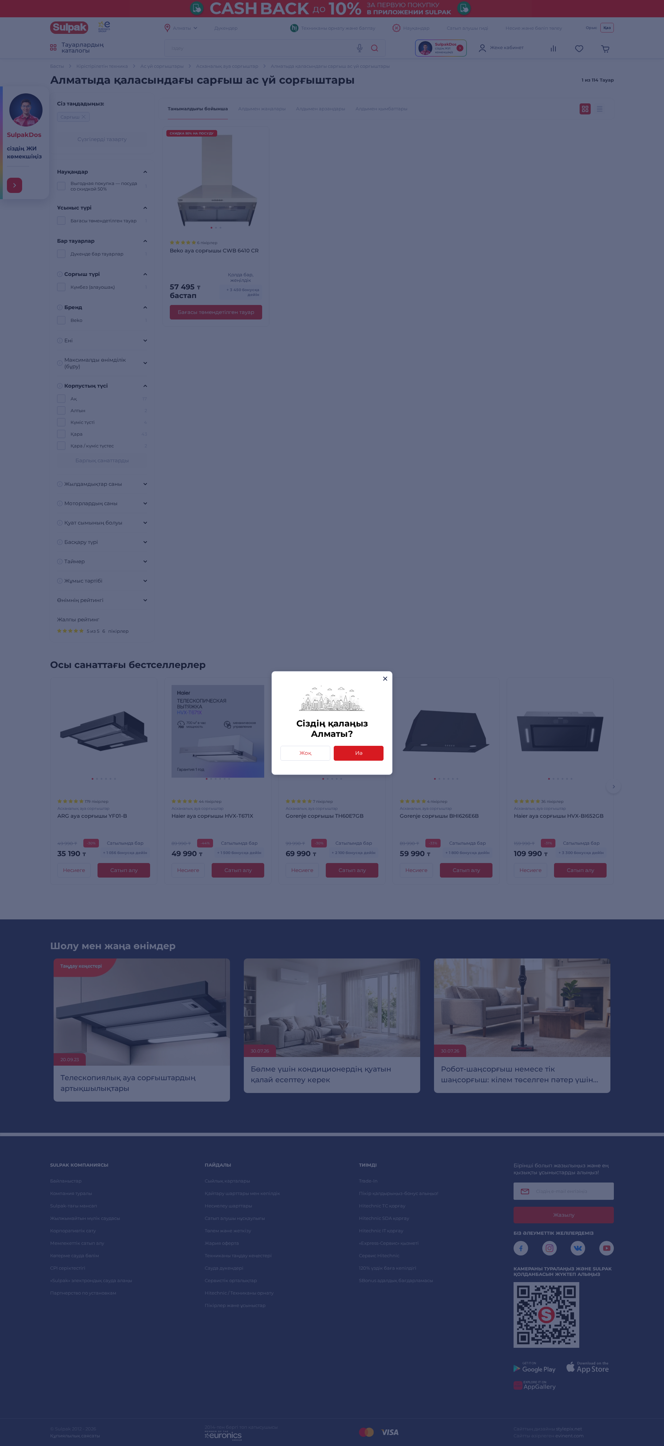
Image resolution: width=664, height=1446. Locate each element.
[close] (385, 678)
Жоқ (305, 753)
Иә (358, 753)
